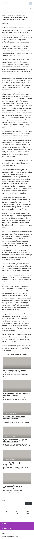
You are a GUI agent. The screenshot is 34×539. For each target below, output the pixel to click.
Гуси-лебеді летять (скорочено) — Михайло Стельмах (16, 440)
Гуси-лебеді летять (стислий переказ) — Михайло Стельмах (15, 371)
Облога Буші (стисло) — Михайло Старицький (16, 464)
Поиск (3, 500)
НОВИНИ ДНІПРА (7, 523)
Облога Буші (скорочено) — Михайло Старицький (13, 487)
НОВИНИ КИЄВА (7, 528)
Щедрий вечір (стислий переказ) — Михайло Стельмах (16, 394)
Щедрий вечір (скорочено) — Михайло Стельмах (14, 417)
